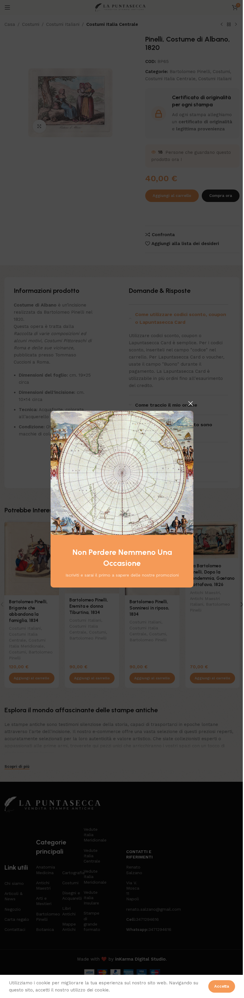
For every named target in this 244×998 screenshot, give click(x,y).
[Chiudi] (190, 403)
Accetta (221, 986)
